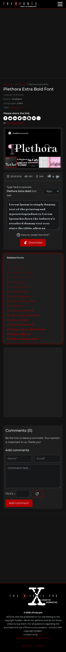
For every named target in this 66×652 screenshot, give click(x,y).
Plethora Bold (17, 320)
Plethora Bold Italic (20, 325)
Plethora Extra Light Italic (21, 277)
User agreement (24, 638)
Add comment (19, 503)
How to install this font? (35, 234)
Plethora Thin (14, 263)
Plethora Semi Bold (20, 310)
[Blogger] (29, 118)
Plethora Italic (15, 306)
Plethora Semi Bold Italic (23, 315)
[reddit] (10, 118)
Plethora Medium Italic (21, 301)
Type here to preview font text (22, 191)
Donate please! (15, 122)
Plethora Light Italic (18, 287)
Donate (40, 645)
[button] (57, 143)
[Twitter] (20, 118)
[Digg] (15, 118)
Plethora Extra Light (19, 272)
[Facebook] (5, 118)
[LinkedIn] (24, 118)
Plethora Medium (18, 296)
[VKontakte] (34, 118)
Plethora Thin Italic (17, 268)
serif (21, 107)
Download (35, 242)
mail (40, 634)
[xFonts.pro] (20, 4)
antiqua (13, 107)
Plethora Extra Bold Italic (26, 329)
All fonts (26, 645)
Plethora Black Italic (23, 339)
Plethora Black (19, 334)
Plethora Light (15, 282)
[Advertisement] (33, 43)
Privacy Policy (42, 638)
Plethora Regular (17, 291)
